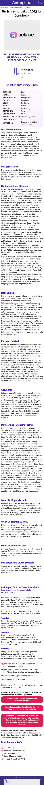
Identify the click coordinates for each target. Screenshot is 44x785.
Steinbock (28, 7)
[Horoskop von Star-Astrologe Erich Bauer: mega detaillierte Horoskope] (22, 3)
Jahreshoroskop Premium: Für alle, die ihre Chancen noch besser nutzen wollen (22, 708)
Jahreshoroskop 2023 (16, 7)
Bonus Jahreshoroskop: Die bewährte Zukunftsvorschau (22, 699)
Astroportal (4, 7)
